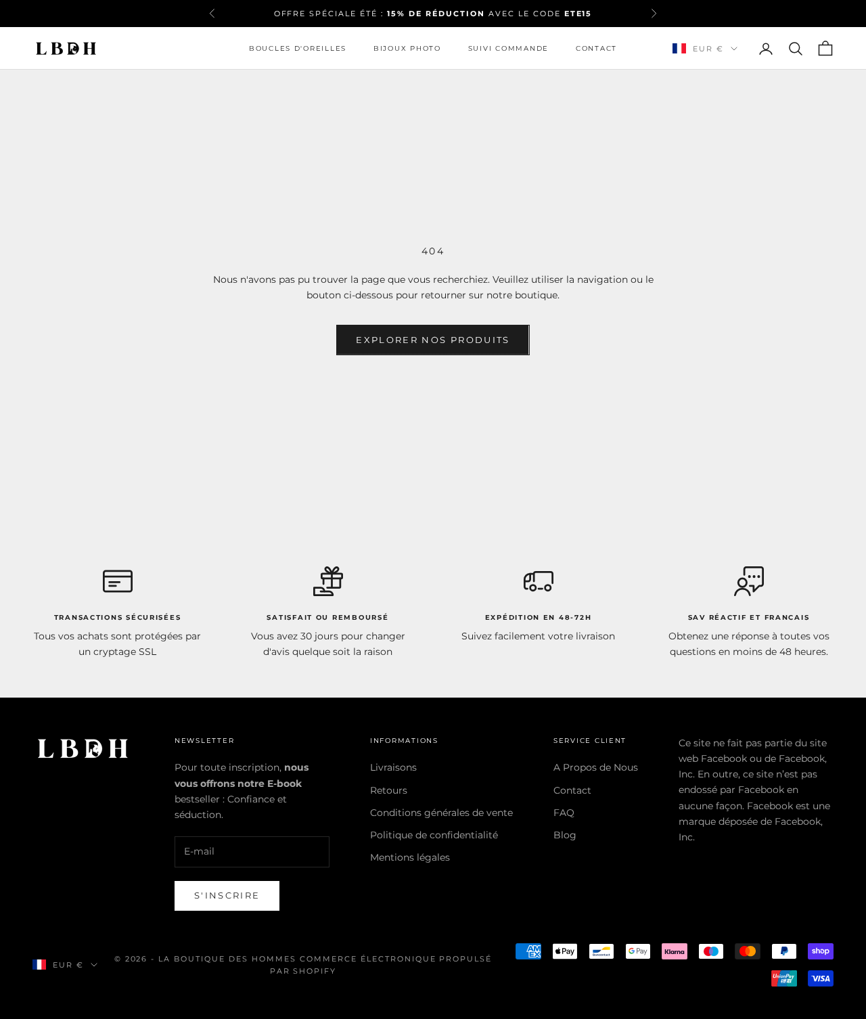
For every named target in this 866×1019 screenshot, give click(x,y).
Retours (388, 790)
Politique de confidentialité (434, 835)
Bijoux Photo (407, 48)
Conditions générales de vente (441, 813)
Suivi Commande (508, 48)
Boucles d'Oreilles (297, 48)
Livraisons (393, 767)
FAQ (563, 813)
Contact (596, 48)
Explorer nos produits (432, 339)
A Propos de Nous (595, 767)
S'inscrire (227, 895)
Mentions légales (410, 857)
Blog (564, 835)
